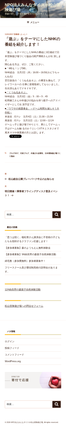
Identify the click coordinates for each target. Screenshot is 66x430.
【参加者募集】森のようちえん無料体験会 (27, 247)
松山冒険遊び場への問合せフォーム (24, 306)
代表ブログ (24, 153)
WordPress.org (13, 361)
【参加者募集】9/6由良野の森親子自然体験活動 (30, 254)
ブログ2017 (13, 153)
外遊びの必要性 (37, 153)
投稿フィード (12, 348)
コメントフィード (14, 354)
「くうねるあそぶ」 (17, 92)
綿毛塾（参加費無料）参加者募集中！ (25, 261)
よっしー (23, 34)
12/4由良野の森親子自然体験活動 (23, 289)
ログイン (9, 341)
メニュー (34, 22)
